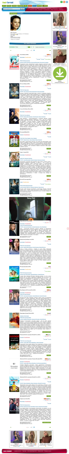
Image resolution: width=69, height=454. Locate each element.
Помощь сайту (40, 451)
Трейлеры (61, 9)
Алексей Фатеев (41, 274)
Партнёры (24, 451)
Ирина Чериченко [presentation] (13, 13)
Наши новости (54, 9)
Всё (25, 43)
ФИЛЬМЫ (9, 5)
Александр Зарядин (34, 187)
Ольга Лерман (32, 139)
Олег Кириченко (27, 245)
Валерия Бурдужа (27, 406)
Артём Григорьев (35, 247)
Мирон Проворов (38, 139)
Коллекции (43, 8)
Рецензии (49, 8)
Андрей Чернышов (27, 62)
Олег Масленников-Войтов (41, 363)
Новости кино (33, 9)
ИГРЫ (40, 5)
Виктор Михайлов (32, 342)
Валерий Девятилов (28, 225)
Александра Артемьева (42, 406)
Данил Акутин (41, 187)
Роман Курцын (26, 139)
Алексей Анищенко (35, 226)
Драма (21, 182)
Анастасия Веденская (35, 62)
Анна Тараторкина (27, 274)
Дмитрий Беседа (42, 247)
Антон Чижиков (34, 138)
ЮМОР (30, 5)
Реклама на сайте (47, 451)
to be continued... (48, 59)
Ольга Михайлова (43, 226)
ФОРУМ (34, 5)
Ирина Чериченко (42, 116)
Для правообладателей (32, 451)
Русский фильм (28, 86)
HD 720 (42, 59)
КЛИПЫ (45, 5)
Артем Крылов (35, 116)
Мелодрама (22, 57)
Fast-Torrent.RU (9, 2)
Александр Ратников (35, 319)
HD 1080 (38, 59)
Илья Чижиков (27, 138)
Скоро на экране (35, 8)
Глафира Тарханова (27, 319)
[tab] (13, 13)
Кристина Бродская (33, 91)
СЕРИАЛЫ (14, 5)
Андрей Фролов (43, 319)
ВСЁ (4, 5)
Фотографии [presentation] (20, 13)
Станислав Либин (27, 317)
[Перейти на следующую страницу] (50, 50)
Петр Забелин (27, 115)
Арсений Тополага (42, 295)
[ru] (50, 54)
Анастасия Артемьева (28, 295)
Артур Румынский (27, 340)
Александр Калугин (28, 272)
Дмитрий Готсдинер (42, 383)
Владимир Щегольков (28, 185)
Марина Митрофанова (28, 116)
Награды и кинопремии (44, 9)
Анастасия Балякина (28, 226)
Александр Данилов (28, 158)
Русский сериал (28, 57)
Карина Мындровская (28, 247)
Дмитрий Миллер (34, 274)
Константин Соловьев (44, 62)
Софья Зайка (26, 342)
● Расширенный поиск (21, 10)
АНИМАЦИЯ (20, 5)
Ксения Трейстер (26, 187)
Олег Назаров (26, 91)
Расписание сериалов (58, 8)
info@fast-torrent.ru (17, 451)
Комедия (21, 134)
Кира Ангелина (27, 60)
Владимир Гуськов (34, 406)
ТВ (25, 5)
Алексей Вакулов (36, 295)
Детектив (22, 337)
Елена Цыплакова (40, 91)
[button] (29, 47)
